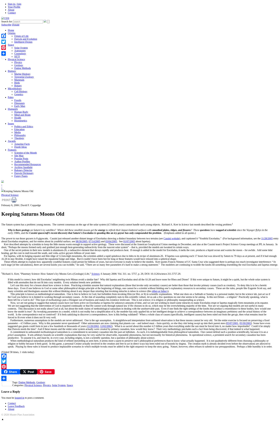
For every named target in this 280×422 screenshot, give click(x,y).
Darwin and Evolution (25, 39)
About (11, 9)
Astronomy (20, 50)
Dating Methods (22, 68)
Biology (12, 71)
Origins (11, 33)
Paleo (10, 97)
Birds (17, 82)
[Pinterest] (140, 366)
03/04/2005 (111, 241)
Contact (12, 12)
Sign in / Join (14, 4)
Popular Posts (21, 158)
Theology (19, 138)
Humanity (13, 109)
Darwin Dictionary (24, 173)
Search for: (6, 21)
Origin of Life (21, 36)
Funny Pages (21, 176)
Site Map (18, 155)
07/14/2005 (94, 241)
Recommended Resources (27, 164)
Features (12, 149)
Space (11, 44)
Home (11, 30)
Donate (15, 24)
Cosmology (20, 53)
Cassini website (171, 238)
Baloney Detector (23, 170)
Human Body (21, 112)
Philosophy (20, 135)
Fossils (17, 100)
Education (19, 129)
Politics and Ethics (23, 126)
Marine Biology (22, 74)
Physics (18, 62)
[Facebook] (140, 356)
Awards (12, 141)
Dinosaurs (19, 103)
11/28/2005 (267, 238)
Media (17, 132)
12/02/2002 (106, 326)
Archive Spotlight (23, 167)
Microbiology (15, 88)
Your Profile (14, 7)
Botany (18, 85)
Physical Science (16, 59)
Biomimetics (20, 120)
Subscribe (6, 24)
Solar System (21, 47)
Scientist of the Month (25, 152)
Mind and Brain (22, 114)
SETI (17, 56)
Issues (11, 123)
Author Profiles (22, 161)
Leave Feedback (16, 406)
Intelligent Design (23, 42)
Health (17, 117)
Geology (18, 65)
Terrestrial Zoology (24, 77)
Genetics (18, 94)
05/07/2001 (232, 323)
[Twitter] (140, 361)
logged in (19, 397)
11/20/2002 (93, 326)
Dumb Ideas (20, 147)
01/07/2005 (129, 241)
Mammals (19, 79)
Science (95, 274)
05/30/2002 (245, 323)
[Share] (140, 378)
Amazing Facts (22, 144)
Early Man (19, 106)
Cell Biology (20, 91)
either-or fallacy (160, 291)
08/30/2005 (81, 241)
